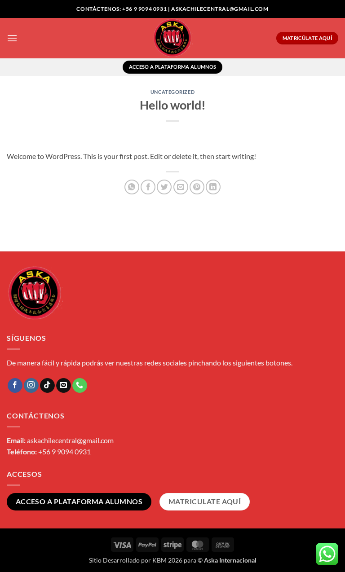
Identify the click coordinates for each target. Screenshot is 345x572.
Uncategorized (172, 92)
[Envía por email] (180, 187)
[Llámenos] (79, 385)
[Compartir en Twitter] (164, 187)
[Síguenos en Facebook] (15, 385)
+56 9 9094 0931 (64, 451)
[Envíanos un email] (63, 385)
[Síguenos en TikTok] (47, 385)
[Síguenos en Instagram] (31, 385)
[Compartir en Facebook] (148, 187)
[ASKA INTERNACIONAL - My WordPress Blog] (173, 38)
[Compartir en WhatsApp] (131, 187)
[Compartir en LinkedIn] (213, 187)
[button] (12, 38)
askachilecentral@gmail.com (70, 440)
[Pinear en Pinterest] (197, 187)
